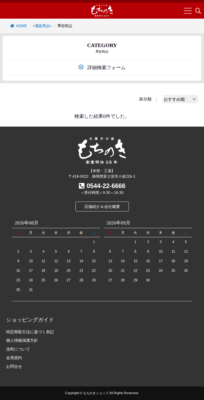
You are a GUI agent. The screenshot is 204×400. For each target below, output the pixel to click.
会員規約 (14, 357)
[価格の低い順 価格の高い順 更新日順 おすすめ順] (180, 99)
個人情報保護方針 (22, 340)
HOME (21, 26)
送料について (18, 349)
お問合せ (14, 366)
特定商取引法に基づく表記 (30, 332)
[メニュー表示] (187, 11)
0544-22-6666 (106, 185)
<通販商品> (42, 26)
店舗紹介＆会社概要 (102, 206)
